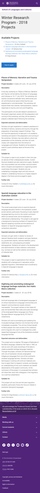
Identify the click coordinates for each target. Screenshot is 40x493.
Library (4, 432)
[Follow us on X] (13, 445)
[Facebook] (3, 445)
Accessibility (6, 480)
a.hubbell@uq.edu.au (25, 184)
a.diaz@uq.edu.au (24, 275)
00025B (10, 465)
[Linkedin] (8, 445)
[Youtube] (17, 445)
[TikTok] (27, 445)
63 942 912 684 (10, 462)
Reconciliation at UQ (9, 411)
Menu (3, 3)
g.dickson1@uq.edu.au (26, 395)
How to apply (9, 65)
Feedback (5, 488)
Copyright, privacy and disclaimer (12, 477)
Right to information (8, 484)
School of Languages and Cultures (16, 9)
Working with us (7, 422)
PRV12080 (10, 469)
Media (4, 417)
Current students (8, 427)
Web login (5, 452)
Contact (5, 437)
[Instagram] (22, 445)
